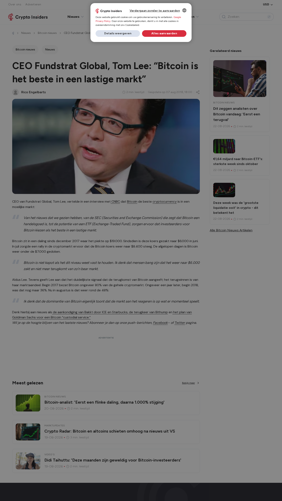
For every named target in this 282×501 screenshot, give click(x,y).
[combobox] (184, 10)
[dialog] (141, 22)
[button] (118, 33)
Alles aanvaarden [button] (164, 33)
